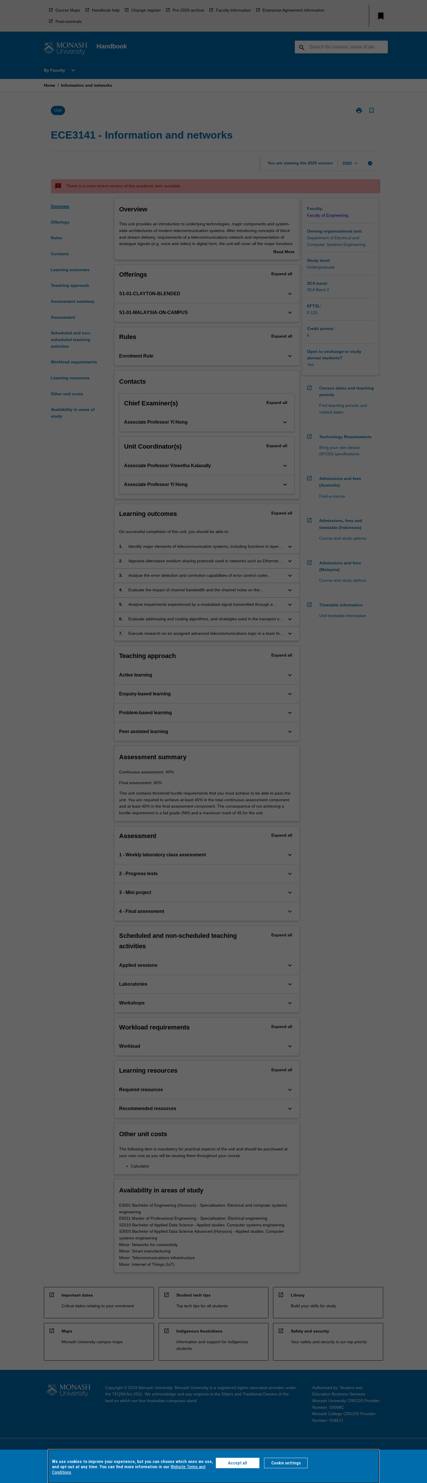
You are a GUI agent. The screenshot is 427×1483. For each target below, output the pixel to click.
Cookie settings (286, 1463)
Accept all (237, 1463)
